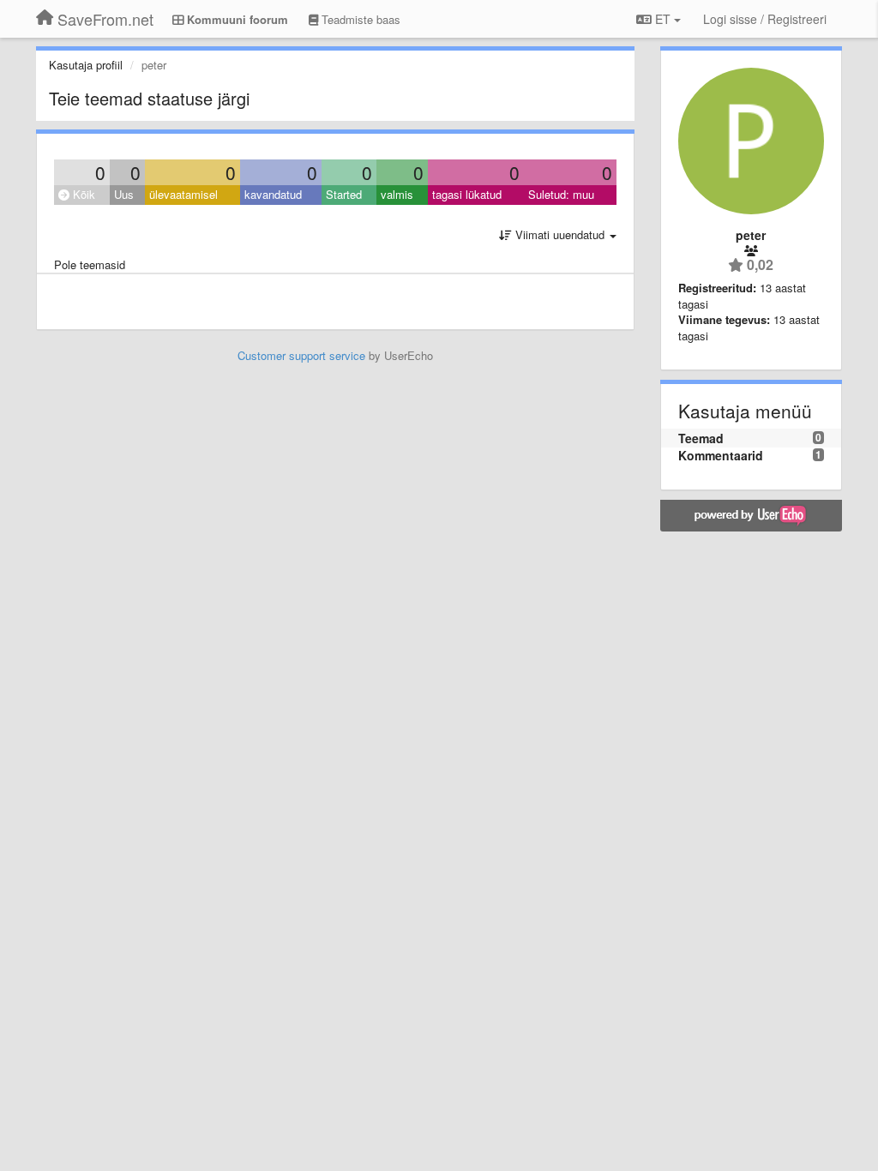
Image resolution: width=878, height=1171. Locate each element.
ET (663, 18)
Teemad (701, 438)
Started (344, 194)
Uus (124, 194)
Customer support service (301, 355)
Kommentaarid (720, 455)
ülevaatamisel (183, 194)
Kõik (82, 194)
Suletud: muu (561, 194)
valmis (397, 194)
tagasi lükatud (467, 194)
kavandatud (273, 194)
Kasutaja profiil (86, 65)
